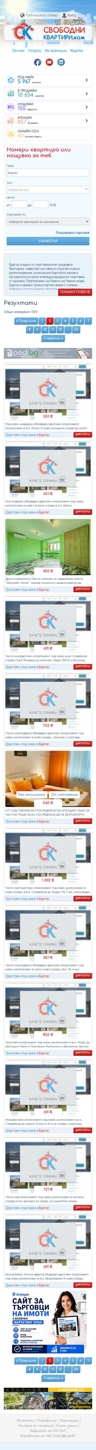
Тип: (10, 182)
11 (53, 329)
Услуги (34, 51)
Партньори (69, 1420)
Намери (48, 241)
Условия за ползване (35, 1426)
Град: (10, 165)
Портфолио (47, 1420)
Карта (76, 51)
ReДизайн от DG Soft (48, 1431)
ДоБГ (71, 1436)
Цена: (11, 197)
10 (45, 329)
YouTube (49, 62)
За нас (18, 51)
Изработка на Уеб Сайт (41, 1436)
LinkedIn (61, 62)
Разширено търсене (72, 232)
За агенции (56, 51)
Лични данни (67, 1426)
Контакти (25, 1420)
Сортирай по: (16, 214)
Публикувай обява (42, 15)
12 (60, 329)
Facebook (37, 62)
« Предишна (26, 321)
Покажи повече (75, 292)
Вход (72, 15)
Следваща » (53, 338)
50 (76, 329)
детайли (83, 434)
